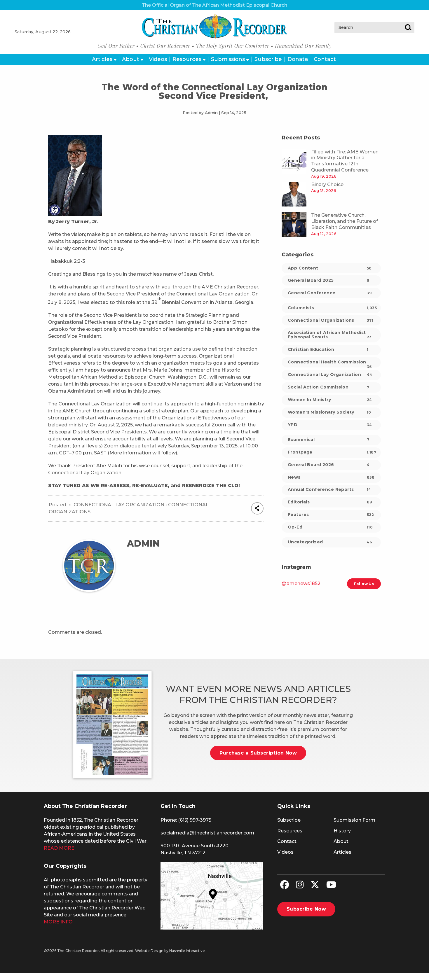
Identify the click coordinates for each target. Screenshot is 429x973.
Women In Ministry (330, 399)
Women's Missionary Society (329, 412)
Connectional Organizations (330, 320)
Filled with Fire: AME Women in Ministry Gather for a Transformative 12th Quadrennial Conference (345, 161)
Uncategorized (330, 542)
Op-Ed (330, 527)
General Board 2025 (328, 280)
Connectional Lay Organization (119, 505)
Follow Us (364, 584)
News (331, 477)
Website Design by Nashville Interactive (170, 951)
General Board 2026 (328, 464)
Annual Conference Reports (329, 489)
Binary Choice (327, 184)
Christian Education (328, 349)
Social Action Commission (328, 387)
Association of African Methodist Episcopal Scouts (330, 335)
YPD (330, 424)
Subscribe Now (306, 909)
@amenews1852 (301, 583)
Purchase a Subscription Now (258, 753)
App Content (330, 268)
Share (257, 508)
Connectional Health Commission (330, 363)
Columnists (332, 307)
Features (331, 514)
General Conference (330, 292)
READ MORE (59, 848)
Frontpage (332, 452)
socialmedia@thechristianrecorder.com (207, 833)
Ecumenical (328, 439)
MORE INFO (58, 922)
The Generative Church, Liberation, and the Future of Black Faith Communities (344, 221)
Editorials (330, 502)
